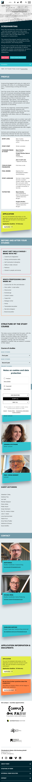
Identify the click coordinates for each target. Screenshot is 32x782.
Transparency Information (22, 410)
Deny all (15, 402)
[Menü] (29, 2)
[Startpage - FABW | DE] (2, 2)
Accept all (15, 398)
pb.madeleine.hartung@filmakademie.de (15, 631)
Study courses (16, 68)
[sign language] (18, 2)
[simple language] (14, 2)
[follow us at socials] (2, 758)
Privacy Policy (11, 410)
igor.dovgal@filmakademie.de (12, 567)
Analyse (8, 378)
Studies (9, 68)
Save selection (15, 395)
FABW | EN (4, 68)
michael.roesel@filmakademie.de (13, 599)
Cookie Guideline (16, 412)
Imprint (5, 410)
